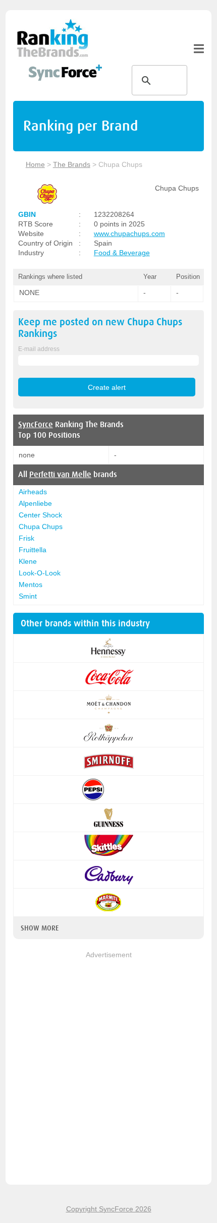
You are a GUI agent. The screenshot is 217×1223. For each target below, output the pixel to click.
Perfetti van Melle (60, 474)
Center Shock (40, 515)
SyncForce (35, 424)
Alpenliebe (35, 503)
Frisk (26, 538)
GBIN (27, 214)
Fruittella (32, 550)
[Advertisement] (108, 1068)
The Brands (71, 164)
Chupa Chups (41, 526)
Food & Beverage (122, 253)
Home (35, 164)
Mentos (30, 584)
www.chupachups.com (129, 233)
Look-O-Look (40, 573)
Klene (28, 561)
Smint (28, 596)
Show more (40, 928)
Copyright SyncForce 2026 (108, 1209)
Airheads (33, 492)
